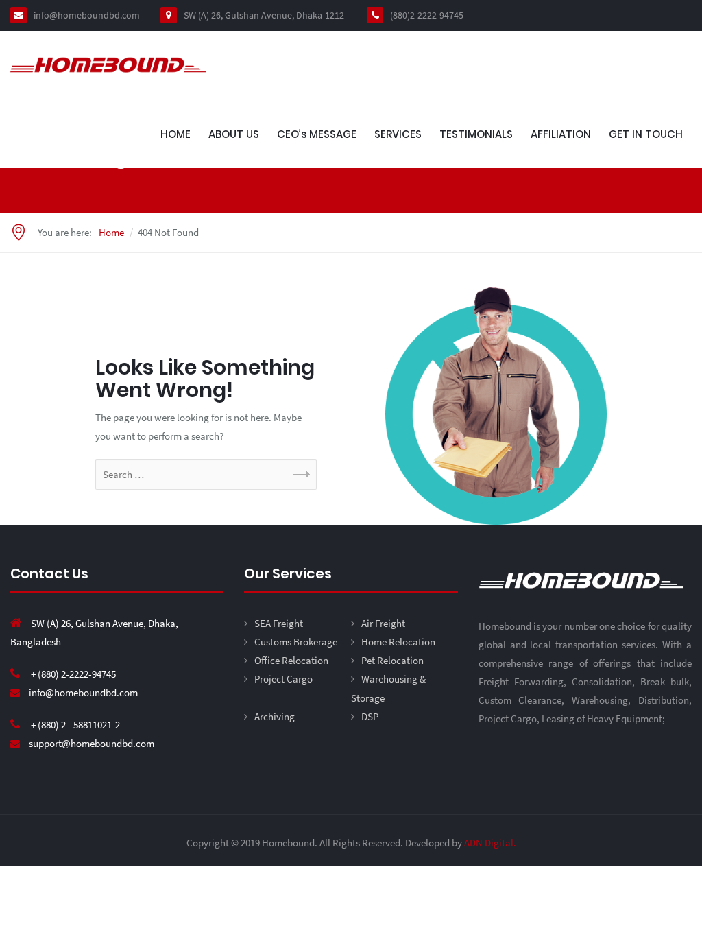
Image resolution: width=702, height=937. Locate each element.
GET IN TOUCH (646, 134)
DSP (369, 716)
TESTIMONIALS (476, 134)
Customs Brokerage (295, 641)
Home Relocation (398, 641)
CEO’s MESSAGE (316, 134)
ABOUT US (233, 134)
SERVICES (398, 134)
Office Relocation (291, 660)
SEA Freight (278, 623)
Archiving (274, 716)
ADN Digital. (490, 842)
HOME (175, 134)
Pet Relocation (392, 660)
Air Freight (383, 623)
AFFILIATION (561, 134)
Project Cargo (283, 678)
